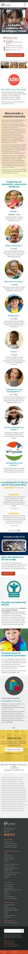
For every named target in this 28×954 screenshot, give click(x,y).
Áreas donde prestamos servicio (12, 946)
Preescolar (6, 860)
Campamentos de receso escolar (12, 872)
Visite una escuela (8, 886)
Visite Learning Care (9, 940)
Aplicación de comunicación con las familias (13, 890)
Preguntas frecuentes (9, 915)
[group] (5, 64)
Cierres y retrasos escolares (10, 898)
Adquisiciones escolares (10, 908)
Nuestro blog (9, 920)
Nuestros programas (12, 851)
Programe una (14, 55)
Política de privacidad (9, 942)
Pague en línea (9, 829)
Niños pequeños (8, 855)
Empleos (6, 906)
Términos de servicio (9, 943)
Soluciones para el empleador (11, 910)
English (7, 831)
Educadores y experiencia (10, 843)
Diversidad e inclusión (9, 904)
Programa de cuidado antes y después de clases (11, 868)
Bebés (5, 853)
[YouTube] (14, 834)
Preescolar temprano (9, 858)
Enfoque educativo (8, 841)
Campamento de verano (10, 874)
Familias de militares (9, 896)
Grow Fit (6, 878)
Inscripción (6, 894)
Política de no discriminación (11, 944)
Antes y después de (14, 428)
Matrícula (6, 892)
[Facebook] (5, 834)
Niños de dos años (8, 857)
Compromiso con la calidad (10, 845)
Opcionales (7, 876)
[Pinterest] (11, 834)
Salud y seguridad (8, 888)
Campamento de (14, 464)
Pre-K (5, 862)
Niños (13, 245)
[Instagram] (8, 834)
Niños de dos (13, 281)
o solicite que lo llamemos (13, 753)
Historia (6, 913)
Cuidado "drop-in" (8, 870)
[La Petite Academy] (5, 5)
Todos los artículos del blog (10, 922)
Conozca (7, 573)
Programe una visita (11, 828)
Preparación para (14, 390)
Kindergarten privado (9, 866)
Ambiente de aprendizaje (10, 847)
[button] (13, 727)
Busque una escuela (9, 884)
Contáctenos (18, 45)
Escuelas (7, 882)
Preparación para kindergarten (11, 864)
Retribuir (6, 911)
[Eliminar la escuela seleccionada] (1, 8)
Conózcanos (9, 902)
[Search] (22, 931)
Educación (8, 839)
